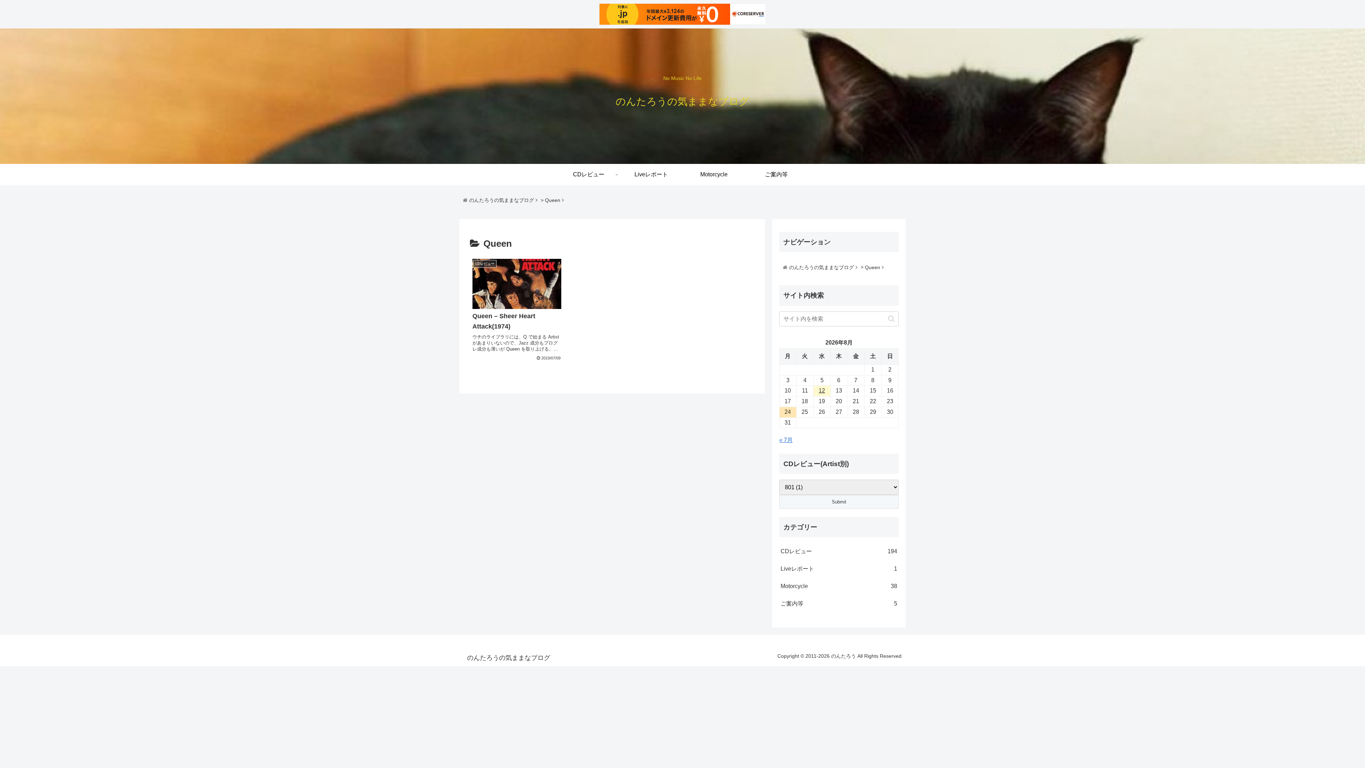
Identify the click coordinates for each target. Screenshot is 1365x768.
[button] (891, 319)
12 (822, 391)
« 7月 (786, 440)
